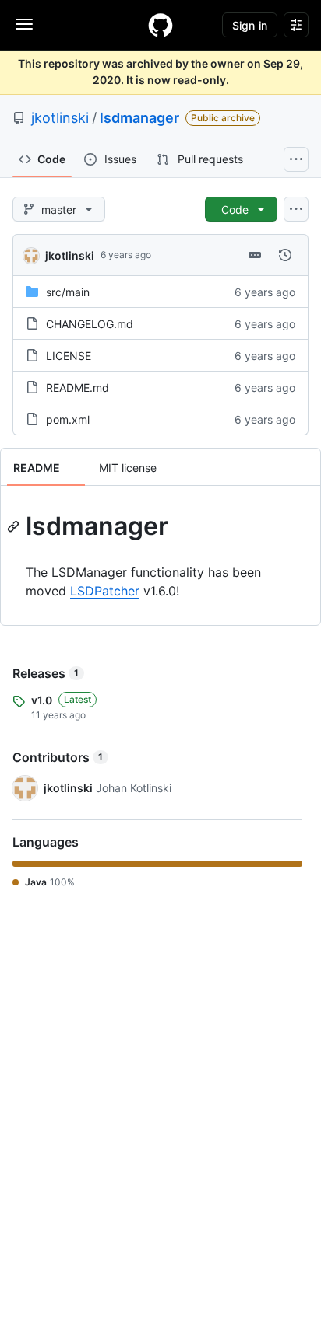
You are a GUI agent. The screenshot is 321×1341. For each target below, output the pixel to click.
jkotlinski (60, 118)
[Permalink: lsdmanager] (15, 526)
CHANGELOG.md (89, 323)
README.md (77, 387)
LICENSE (68, 355)
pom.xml (68, 419)
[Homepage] (160, 24)
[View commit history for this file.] (285, 255)
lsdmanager (139, 118)
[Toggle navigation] (24, 24)
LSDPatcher (104, 591)
